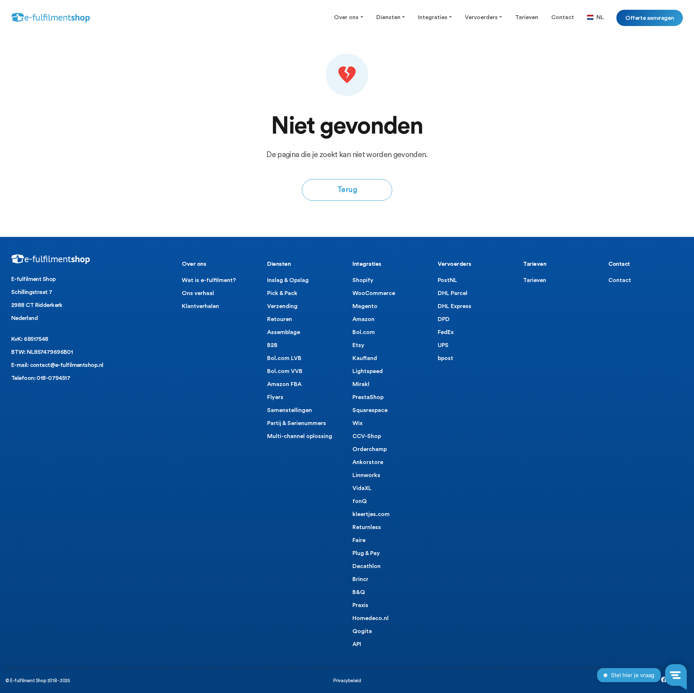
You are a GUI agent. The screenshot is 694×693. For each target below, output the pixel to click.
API (356, 644)
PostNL (447, 280)
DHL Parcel (452, 293)
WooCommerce (373, 293)
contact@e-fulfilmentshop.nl (66, 365)
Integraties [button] (432, 17)
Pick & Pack (282, 293)
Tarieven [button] (526, 17)
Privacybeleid (347, 680)
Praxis (360, 605)
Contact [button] (562, 17)
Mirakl (360, 384)
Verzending (282, 306)
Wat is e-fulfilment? (209, 280)
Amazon (363, 319)
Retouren (279, 319)
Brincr (360, 579)
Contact (619, 280)
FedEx (446, 332)
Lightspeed (367, 371)
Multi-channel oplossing (299, 436)
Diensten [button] (388, 17)
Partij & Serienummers (296, 423)
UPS (443, 345)
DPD (444, 319)
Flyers (275, 397)
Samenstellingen (289, 410)
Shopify (362, 280)
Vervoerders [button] (481, 17)
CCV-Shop (366, 436)
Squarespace (369, 410)
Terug (347, 190)
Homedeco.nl (370, 618)
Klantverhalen (200, 306)
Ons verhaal (198, 293)
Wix (357, 423)
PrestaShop (368, 397)
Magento (364, 306)
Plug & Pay (366, 553)
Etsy (358, 345)
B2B (272, 345)
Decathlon (366, 566)
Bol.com (363, 332)
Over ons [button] (346, 17)
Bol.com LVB (284, 358)
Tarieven (534, 280)
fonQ (359, 501)
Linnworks (366, 475)
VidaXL (362, 488)
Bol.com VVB (285, 371)
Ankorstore (367, 462)
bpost (445, 358)
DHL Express (454, 306)
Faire (358, 540)
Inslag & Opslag (288, 280)
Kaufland (364, 358)
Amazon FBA (284, 384)
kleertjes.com (371, 514)
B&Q (358, 592)
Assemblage (283, 332)
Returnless (366, 527)
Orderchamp (369, 449)
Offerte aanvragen (649, 18)
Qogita (362, 631)
